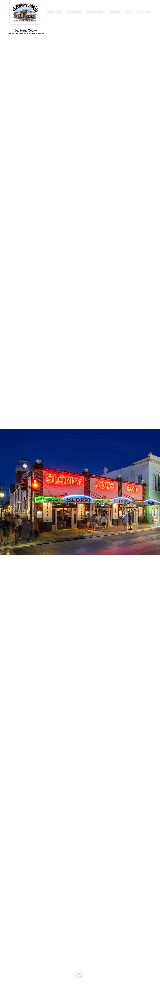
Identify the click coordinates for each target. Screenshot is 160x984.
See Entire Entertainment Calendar (26, 33)
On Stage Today (26, 30)
